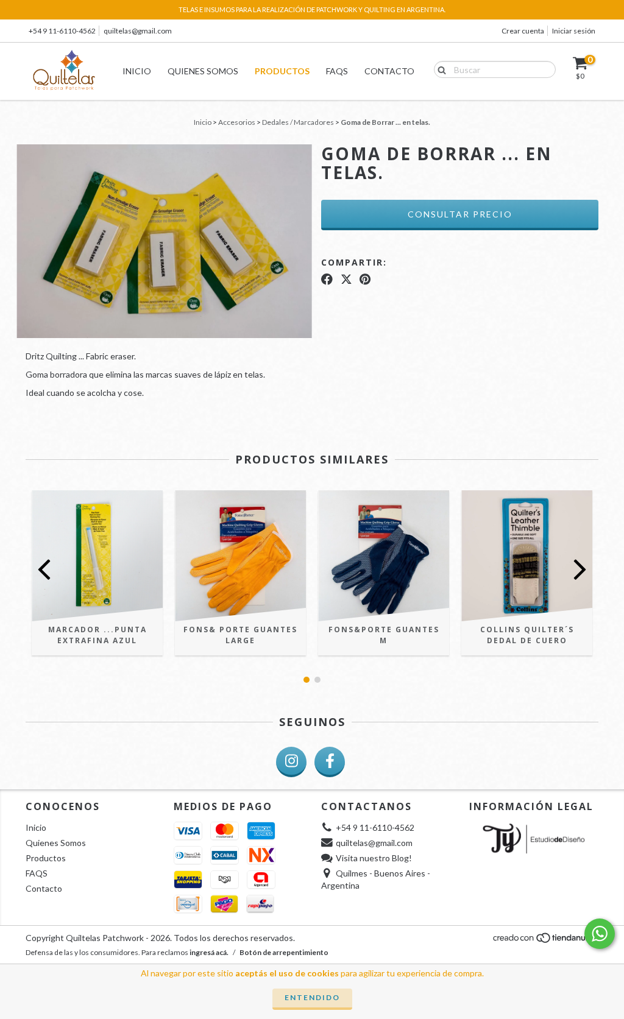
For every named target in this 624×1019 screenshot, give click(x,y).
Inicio (136, 71)
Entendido (312, 997)
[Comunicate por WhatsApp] (599, 934)
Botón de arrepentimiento (283, 952)
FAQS (337, 71)
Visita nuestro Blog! (374, 858)
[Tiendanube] (545, 940)
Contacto (389, 71)
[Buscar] (439, 69)
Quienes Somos (203, 71)
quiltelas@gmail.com (138, 30)
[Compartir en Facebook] (327, 279)
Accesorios (236, 122)
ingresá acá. (209, 952)
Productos (282, 71)
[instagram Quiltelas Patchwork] (291, 762)
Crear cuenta (523, 30)
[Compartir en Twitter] (346, 279)
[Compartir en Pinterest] (365, 279)
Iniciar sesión (573, 30)
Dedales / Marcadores (298, 122)
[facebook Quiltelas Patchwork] (329, 762)
